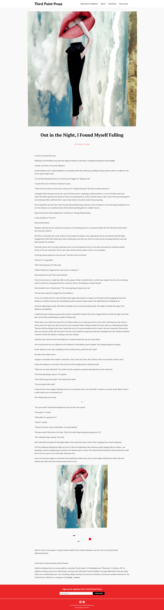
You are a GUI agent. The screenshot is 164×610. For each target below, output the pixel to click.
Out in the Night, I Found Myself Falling (82, 135)
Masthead (112, 4)
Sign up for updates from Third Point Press (82, 589)
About (103, 4)
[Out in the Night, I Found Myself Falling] (82, 68)
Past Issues (123, 4)
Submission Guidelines (89, 4)
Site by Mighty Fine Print (82, 607)
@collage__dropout (73, 577)
